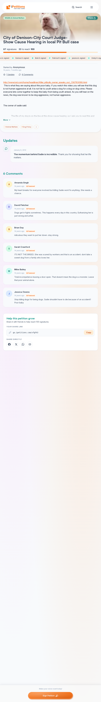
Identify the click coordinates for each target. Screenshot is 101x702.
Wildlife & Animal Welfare (14, 18)
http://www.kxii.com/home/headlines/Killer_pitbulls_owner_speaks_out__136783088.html (45, 82)
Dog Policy (26, 127)
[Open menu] (92, 7)
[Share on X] (16, 344)
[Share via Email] (30, 344)
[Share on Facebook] (9, 344)
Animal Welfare (11, 127)
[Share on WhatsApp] (23, 344)
